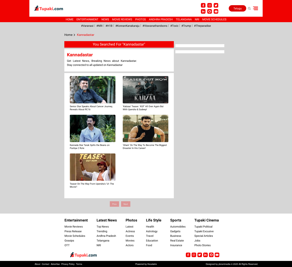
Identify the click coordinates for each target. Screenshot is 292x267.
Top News (103, 226)
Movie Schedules (214, 19)
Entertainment (87, 19)
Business (175, 235)
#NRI (99, 25)
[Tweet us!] (209, 5)
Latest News (107, 220)
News (105, 19)
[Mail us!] (216, 11)
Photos (140, 19)
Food (149, 245)
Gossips (69, 240)
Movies (130, 240)
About (37, 263)
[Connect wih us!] (203, 11)
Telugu (237, 8)
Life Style (153, 220)
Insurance (176, 245)
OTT (67, 245)
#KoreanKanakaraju (127, 25)
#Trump (186, 25)
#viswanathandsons (155, 25)
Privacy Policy (68, 263)
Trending (102, 231)
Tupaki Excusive (204, 231)
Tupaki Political (203, 226)
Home (69, 19)
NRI (197, 19)
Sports (175, 220)
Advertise (55, 263)
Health (150, 226)
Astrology (152, 231)
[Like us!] (203, 5)
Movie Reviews (122, 19)
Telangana (184, 19)
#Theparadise (202, 25)
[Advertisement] (14, 99)
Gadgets (175, 231)
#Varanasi (87, 25)
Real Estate (177, 240)
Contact (45, 263)
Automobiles (178, 226)
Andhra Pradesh (161, 19)
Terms (79, 263)
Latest (129, 226)
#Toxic (174, 25)
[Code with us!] (209, 11)
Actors (130, 245)
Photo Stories (202, 245)
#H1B (109, 25)
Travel (149, 235)
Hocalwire (152, 263)
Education (152, 240)
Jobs (197, 240)
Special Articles (203, 235)
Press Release (73, 231)
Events (130, 235)
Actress (130, 231)
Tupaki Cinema (206, 220)
